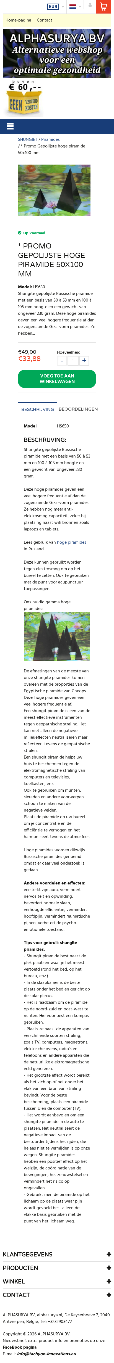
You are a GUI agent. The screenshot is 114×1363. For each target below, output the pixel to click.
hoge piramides (71, 542)
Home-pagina (18, 20)
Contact (44, 20)
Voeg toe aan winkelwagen (57, 379)
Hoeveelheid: (69, 352)
